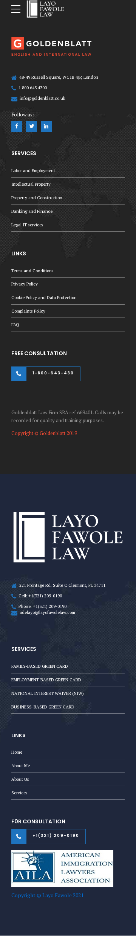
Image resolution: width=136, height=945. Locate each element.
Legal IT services (27, 224)
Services (19, 792)
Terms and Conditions (32, 270)
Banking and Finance (32, 211)
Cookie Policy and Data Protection (44, 297)
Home (16, 752)
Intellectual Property (31, 184)
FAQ (15, 324)
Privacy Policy (24, 284)
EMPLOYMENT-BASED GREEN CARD (46, 679)
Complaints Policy (28, 311)
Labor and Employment (33, 170)
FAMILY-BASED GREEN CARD (39, 666)
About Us (20, 779)
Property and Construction (36, 197)
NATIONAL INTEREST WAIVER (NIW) (47, 693)
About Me (20, 765)
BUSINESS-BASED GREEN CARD (42, 707)
